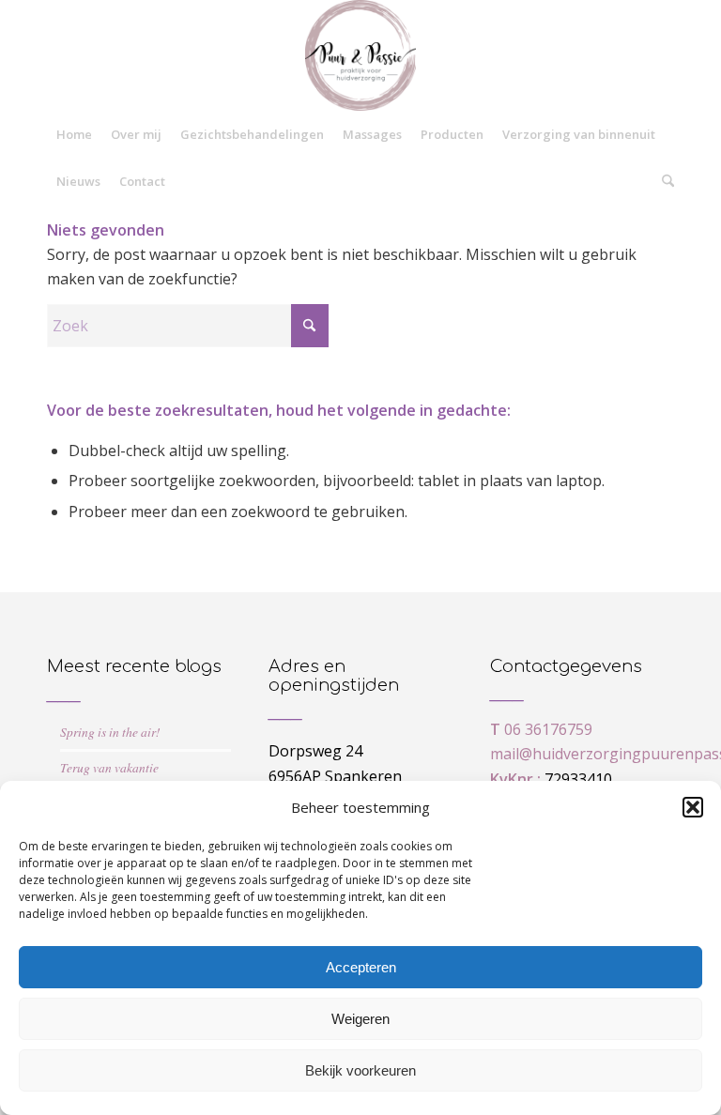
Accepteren (361, 967)
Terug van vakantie (109, 767)
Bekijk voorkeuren (360, 1070)
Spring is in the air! (110, 732)
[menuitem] (74, 134)
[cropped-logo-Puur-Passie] (360, 55)
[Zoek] (663, 181)
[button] (692, 807)
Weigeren (360, 1019)
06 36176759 (548, 729)
